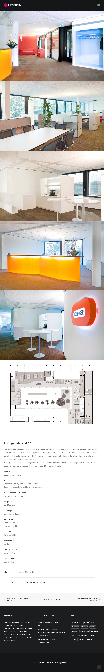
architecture (77, 623)
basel (93, 623)
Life (73, 635)
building (84, 627)
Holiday (75, 631)
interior (94, 631)
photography (82, 635)
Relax (92, 635)
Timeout (81, 639)
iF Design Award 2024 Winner (49, 622)
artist (86, 623)
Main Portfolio (52, 599)
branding (75, 627)
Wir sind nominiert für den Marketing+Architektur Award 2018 (51, 631)
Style (74, 639)
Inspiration (84, 631)
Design (92, 627)
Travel (89, 639)
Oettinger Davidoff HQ (46, 639)
